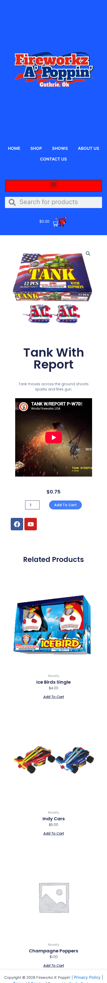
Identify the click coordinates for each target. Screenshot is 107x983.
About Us (88, 148)
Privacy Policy (88, 977)
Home (14, 148)
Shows (60, 148)
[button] (54, 184)
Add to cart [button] (53, 696)
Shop (36, 148)
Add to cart (65, 504)
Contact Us (53, 159)
